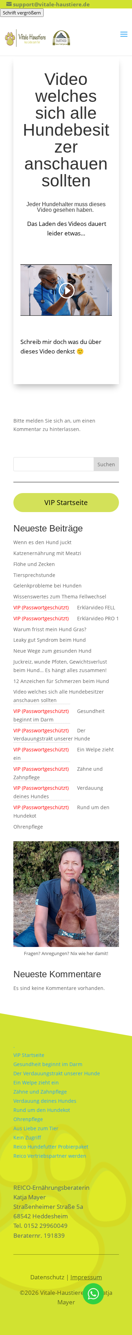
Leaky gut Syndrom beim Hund (49, 639)
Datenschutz (47, 1277)
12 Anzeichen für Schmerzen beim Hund (61, 681)
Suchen (106, 464)
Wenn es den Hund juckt (42, 542)
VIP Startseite (66, 502)
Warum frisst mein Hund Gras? (49, 629)
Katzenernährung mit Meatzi (47, 553)
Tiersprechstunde (34, 575)
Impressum (86, 1277)
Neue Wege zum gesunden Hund (52, 650)
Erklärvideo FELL (64, 607)
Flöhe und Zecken (34, 564)
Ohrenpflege (28, 826)
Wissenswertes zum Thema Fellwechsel (59, 596)
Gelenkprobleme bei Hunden (47, 585)
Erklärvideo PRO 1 (66, 618)
